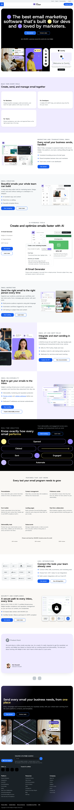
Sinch (51, 788)
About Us (52, 778)
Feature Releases (5, 778)
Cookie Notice (12, 804)
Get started (30, 33)
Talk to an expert (6, 760)
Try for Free (52, 792)
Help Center (28, 780)
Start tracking (44, 433)
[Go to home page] (37, 4)
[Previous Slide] (34, 678)
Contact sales (43, 33)
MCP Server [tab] (4, 243)
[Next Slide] (39, 678)
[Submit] (41, 758)
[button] (52, 1)
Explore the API (45, 360)
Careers (51, 780)
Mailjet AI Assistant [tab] (6, 235)
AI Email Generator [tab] (6, 232)
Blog (26, 792)
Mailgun (51, 784)
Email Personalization (6, 792)
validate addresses (20, 396)
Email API (3, 782)
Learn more (22, 208)
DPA (39, 804)
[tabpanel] (49, 253)
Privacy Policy (4, 804)
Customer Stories (29, 778)
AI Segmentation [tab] (6, 239)
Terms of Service (21, 804)
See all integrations (58, 581)
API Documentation (29, 782)
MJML (2, 788)
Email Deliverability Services (7, 794)
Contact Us (52, 790)
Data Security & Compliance (7, 796)
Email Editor (4, 786)
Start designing (8, 208)
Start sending (7, 407)
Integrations (4, 780)
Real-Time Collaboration (6, 790)
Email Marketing (5, 784)
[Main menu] (2, 4)
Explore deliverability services (12, 411)
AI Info (51, 782)
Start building (7, 315)
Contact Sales (68, 4)
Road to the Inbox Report (31, 790)
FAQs (26, 786)
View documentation (61, 360)
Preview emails (7, 396)
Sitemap (27, 794)
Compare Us (28, 788)
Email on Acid (53, 786)
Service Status (28, 784)
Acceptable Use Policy (32, 804)
